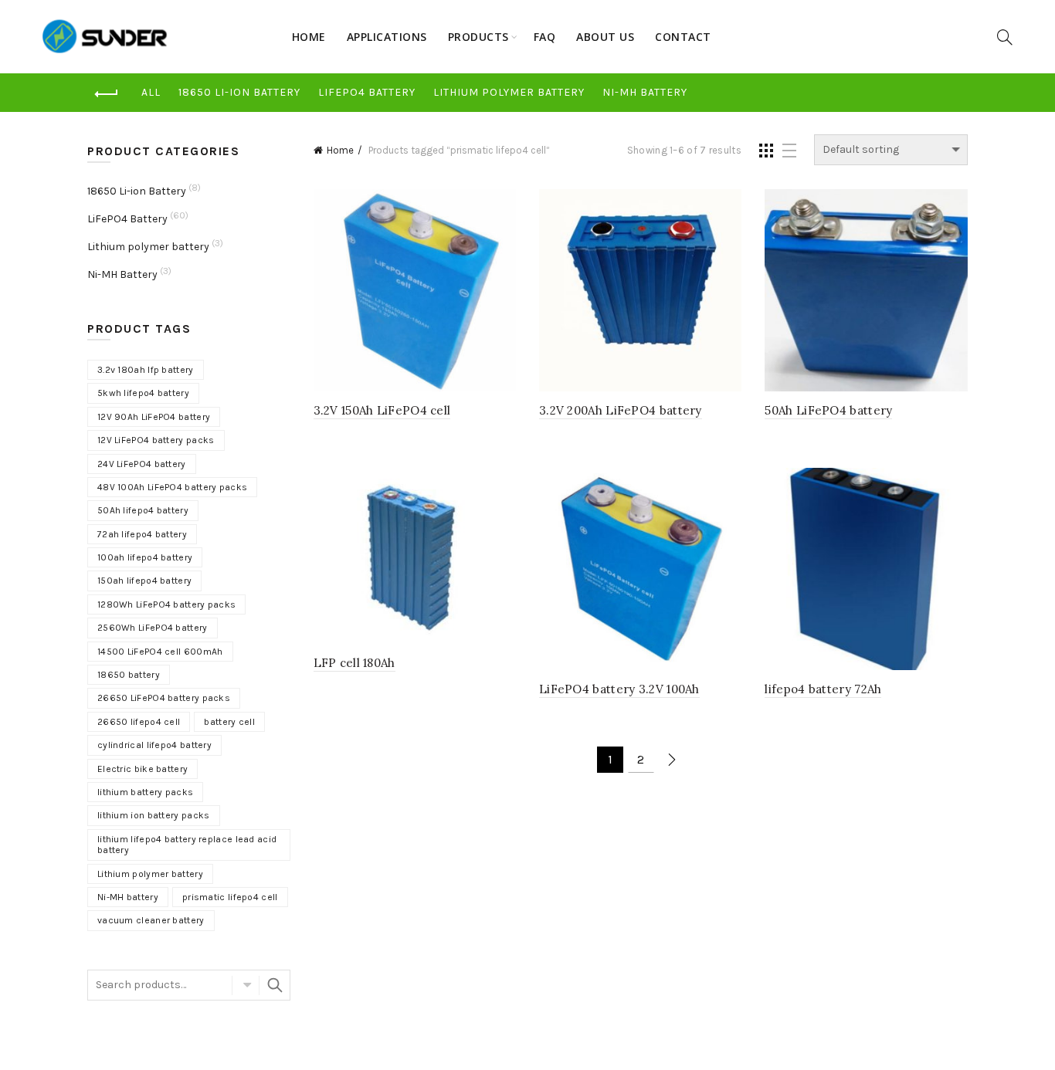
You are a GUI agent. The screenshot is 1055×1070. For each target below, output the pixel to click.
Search (275, 985)
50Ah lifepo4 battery (142, 510)
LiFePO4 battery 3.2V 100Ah (619, 689)
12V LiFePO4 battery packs (156, 440)
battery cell (229, 721)
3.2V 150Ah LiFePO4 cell (382, 410)
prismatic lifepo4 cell (230, 897)
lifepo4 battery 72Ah (823, 689)
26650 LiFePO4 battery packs (163, 697)
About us (605, 36)
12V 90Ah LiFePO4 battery (153, 416)
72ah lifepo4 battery (142, 534)
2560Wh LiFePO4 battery (152, 627)
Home (309, 36)
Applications (387, 36)
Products (478, 36)
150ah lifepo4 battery (144, 580)
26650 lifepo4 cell (138, 721)
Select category (246, 985)
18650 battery (128, 674)
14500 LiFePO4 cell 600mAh (160, 651)
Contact (683, 36)
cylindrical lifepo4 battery (154, 745)
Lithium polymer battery (509, 92)
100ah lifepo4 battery (144, 557)
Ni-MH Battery (644, 92)
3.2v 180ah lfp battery (145, 369)
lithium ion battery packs (153, 815)
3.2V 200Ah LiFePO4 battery (620, 410)
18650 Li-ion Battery (239, 92)
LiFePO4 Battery (367, 92)
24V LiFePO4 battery (141, 464)
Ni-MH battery (127, 897)
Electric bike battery (142, 769)
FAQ (545, 36)
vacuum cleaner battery (151, 920)
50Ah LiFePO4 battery (828, 410)
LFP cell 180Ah (354, 662)
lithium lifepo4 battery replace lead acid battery (186, 844)
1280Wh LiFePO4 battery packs (166, 604)
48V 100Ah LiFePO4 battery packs (172, 487)
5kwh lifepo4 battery (143, 393)
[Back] (106, 94)
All (151, 92)
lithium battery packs (145, 792)
